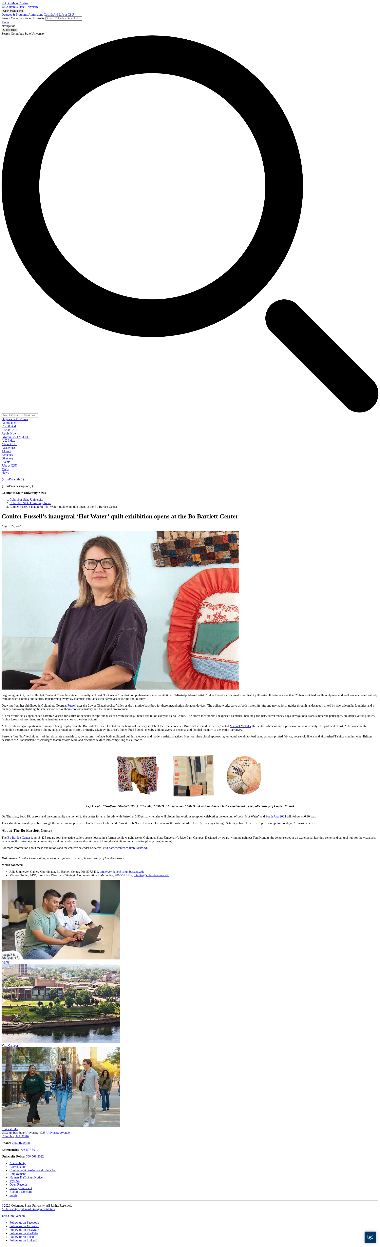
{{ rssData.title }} (13, 479)
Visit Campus (10, 1045)
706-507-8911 (29, 1149)
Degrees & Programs (15, 14)
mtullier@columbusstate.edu (151, 875)
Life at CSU (66, 14)
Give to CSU (10, 437)
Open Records (19, 1184)
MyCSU (24, 437)
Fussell (71, 705)
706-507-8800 (21, 1143)
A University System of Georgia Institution (28, 1209)
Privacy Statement (21, 1188)
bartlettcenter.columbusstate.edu (128, 848)
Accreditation (18, 1166)
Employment (18, 1174)
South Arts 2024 (276, 816)
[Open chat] (370, 1237)
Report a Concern (21, 1191)
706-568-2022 (35, 1156)
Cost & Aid (51, 14)
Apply (6, 962)
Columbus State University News (30, 503)
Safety (13, 1195)
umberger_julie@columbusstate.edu (122, 871)
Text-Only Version (13, 1215)
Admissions (36, 14)
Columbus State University (26, 499)
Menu (5, 22)
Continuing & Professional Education (33, 1170)
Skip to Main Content (15, 3)
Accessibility (18, 1163)
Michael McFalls (240, 726)
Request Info (10, 1129)
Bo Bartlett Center (18, 837)
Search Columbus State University (23, 18)
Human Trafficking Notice (26, 1177)
